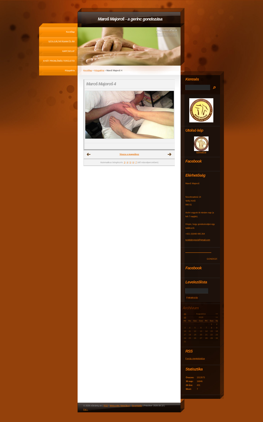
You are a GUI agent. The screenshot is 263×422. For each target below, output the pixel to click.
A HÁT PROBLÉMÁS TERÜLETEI (59, 61)
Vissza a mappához (129, 154)
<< (185, 314)
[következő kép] (168, 116)
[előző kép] (90, 116)
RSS (106, 405)
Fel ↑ (85, 409)
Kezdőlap (70, 32)
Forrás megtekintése (195, 358)
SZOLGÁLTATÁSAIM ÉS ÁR (61, 41)
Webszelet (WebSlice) (120, 405)
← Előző (89, 154)
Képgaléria (70, 70)
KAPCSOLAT (68, 51)
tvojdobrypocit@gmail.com (197, 240)
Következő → (170, 154)
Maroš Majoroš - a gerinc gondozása (130, 19)
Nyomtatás (137, 405)
